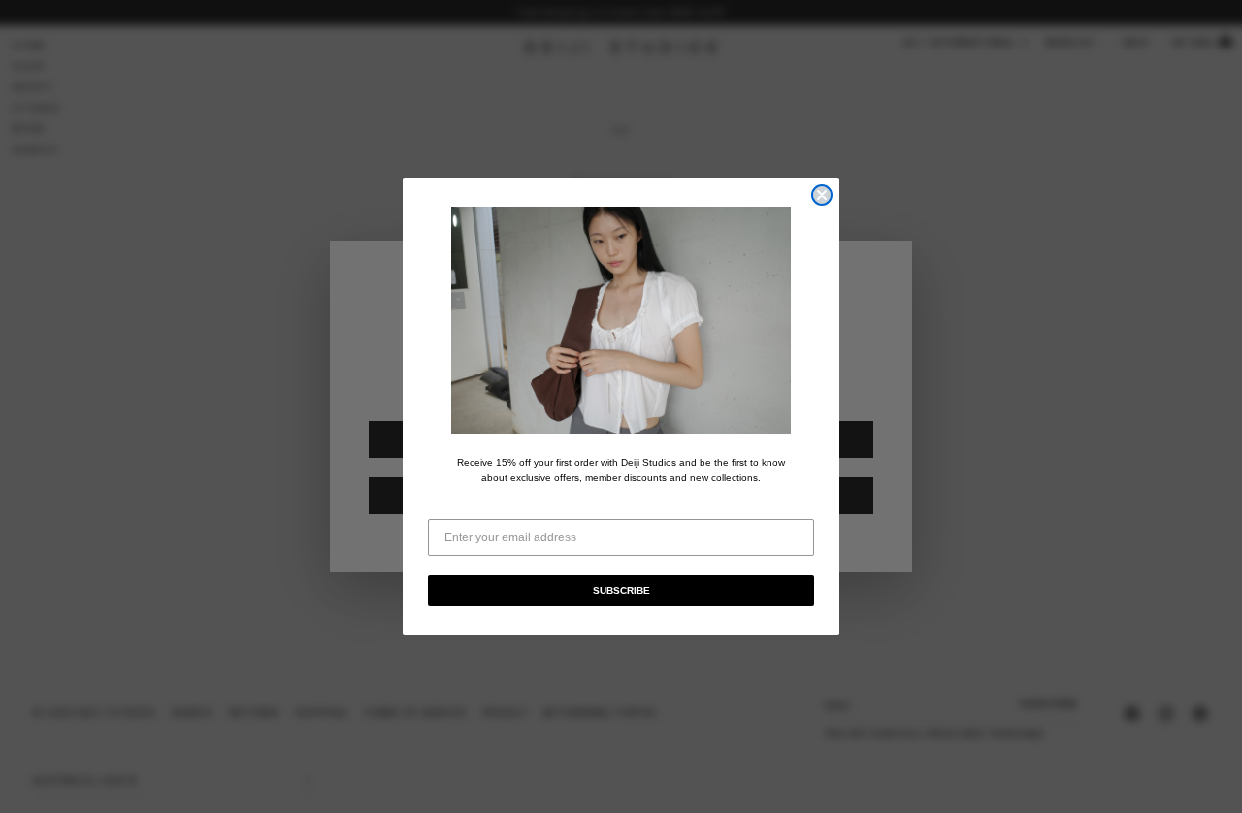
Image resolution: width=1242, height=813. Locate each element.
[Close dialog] (822, 195)
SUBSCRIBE (621, 590)
